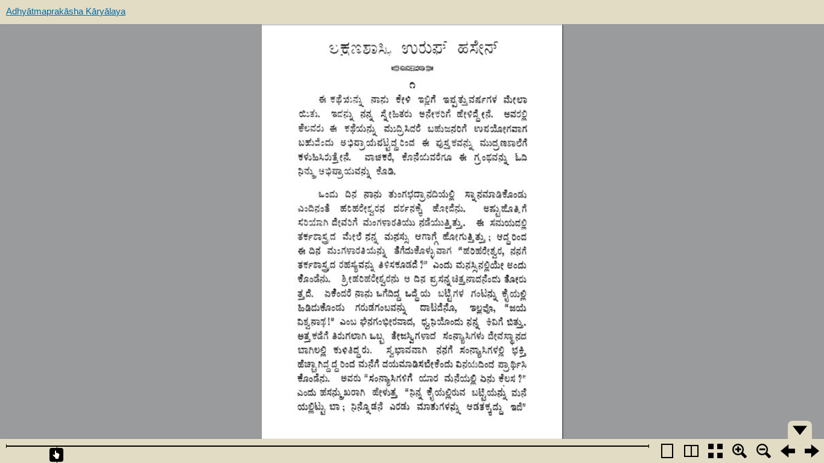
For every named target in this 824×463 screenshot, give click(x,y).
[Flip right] (812, 451)
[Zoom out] (764, 451)
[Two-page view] (691, 451)
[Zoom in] (739, 451)
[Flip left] (788, 451)
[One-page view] (667, 451)
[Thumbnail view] (715, 451)
